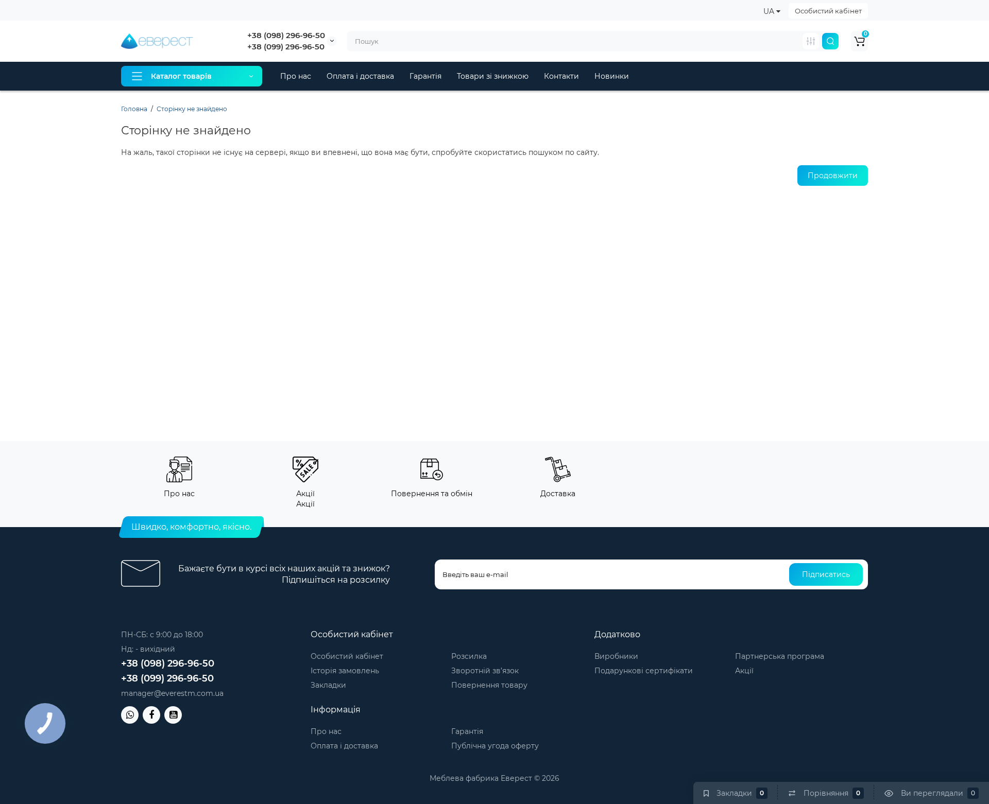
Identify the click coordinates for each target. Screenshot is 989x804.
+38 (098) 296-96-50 (286, 35)
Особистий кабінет (828, 11)
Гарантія (425, 76)
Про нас (295, 76)
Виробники (616, 656)
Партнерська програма (779, 656)
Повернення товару (489, 685)
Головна (134, 109)
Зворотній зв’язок (485, 670)
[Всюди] (811, 41)
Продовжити (833, 175)
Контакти (561, 76)
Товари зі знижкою (492, 76)
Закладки (328, 685)
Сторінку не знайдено (192, 109)
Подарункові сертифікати (643, 670)
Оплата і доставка (360, 76)
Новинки (611, 76)
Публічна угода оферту (495, 745)
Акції (744, 670)
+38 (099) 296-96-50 (286, 46)
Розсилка (469, 656)
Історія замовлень (345, 670)
